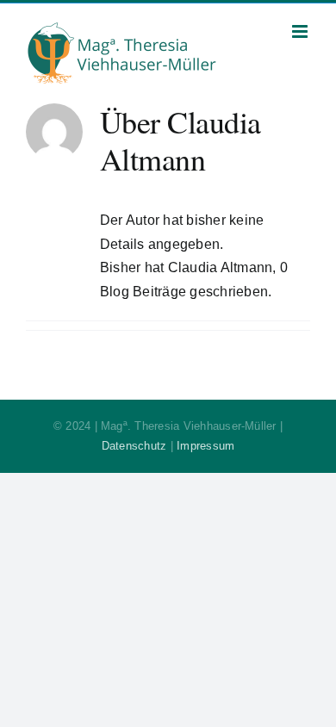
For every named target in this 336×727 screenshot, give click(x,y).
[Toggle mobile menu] (301, 31)
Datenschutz (134, 445)
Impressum (205, 445)
